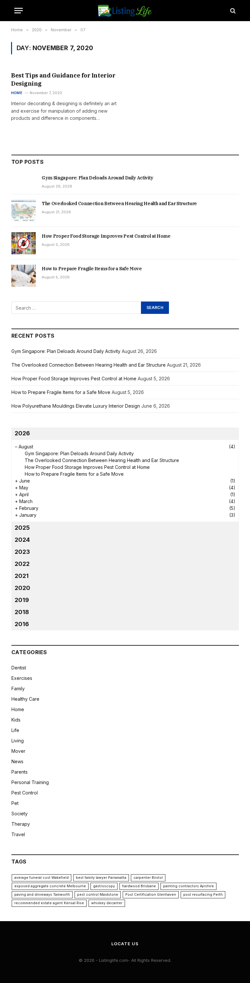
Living (17, 740)
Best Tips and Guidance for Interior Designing (63, 79)
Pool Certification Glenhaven (150, 894)
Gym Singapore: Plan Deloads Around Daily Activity (97, 178)
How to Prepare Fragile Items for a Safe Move (92, 269)
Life (15, 730)
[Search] (232, 10)
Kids (16, 720)
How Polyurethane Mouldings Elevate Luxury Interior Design (75, 406)
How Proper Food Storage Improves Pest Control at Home (106, 236)
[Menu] (18, 10)
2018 (22, 612)
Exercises (21, 678)
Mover (18, 751)
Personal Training (30, 782)
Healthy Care (25, 699)
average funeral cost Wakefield (41, 878)
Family (18, 688)
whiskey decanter (106, 903)
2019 (22, 600)
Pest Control (24, 792)
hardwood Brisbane (139, 886)
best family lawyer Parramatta (101, 878)
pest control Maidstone (97, 894)
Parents (19, 772)
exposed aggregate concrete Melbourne (50, 886)
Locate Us (124, 943)
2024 (22, 539)
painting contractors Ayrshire (188, 886)
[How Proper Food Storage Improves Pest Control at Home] (23, 243)
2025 (22, 527)
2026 (22, 433)
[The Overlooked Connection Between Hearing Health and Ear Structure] (23, 211)
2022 (22, 563)
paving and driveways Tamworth (42, 894)
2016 (22, 624)
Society (19, 813)
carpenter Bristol (148, 878)
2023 (22, 551)
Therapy (20, 824)
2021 (22, 575)
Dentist (18, 667)
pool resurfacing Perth (203, 894)
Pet (15, 803)
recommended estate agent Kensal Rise (49, 903)
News (17, 761)
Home (16, 93)
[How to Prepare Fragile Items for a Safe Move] (23, 276)
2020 (22, 587)
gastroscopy (104, 886)
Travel (18, 834)
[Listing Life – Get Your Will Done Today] (125, 10)
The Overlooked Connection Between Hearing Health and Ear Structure (119, 203)
